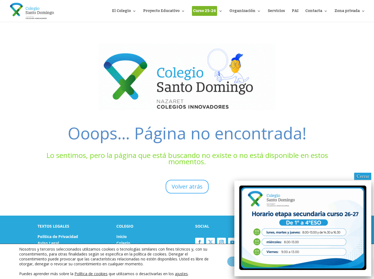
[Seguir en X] (210, 242)
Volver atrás (187, 186)
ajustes (181, 273)
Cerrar (362, 176)
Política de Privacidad (58, 236)
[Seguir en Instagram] (221, 242)
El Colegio (121, 12)
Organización (242, 12)
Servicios (276, 12)
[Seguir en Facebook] (199, 242)
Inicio (121, 236)
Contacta (313, 12)
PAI (295, 12)
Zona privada (347, 12)
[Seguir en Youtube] (232, 242)
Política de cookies (91, 273)
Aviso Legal (48, 243)
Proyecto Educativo (161, 12)
